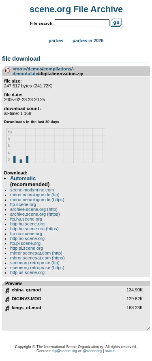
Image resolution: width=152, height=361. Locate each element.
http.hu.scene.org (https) (34, 228)
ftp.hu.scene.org (26, 219)
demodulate (25, 73)
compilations (57, 68)
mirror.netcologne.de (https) (37, 199)
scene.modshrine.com (32, 189)
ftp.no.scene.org (26, 233)
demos (35, 68)
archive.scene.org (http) (34, 209)
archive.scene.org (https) (35, 214)
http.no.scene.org (27, 238)
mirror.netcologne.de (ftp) (35, 194)
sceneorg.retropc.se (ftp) (35, 262)
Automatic (23, 178)
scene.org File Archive (76, 9)
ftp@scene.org (64, 351)
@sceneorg (92, 351)
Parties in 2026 (88, 40)
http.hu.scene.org (27, 223)
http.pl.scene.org (26, 248)
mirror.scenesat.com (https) (37, 257)
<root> (19, 68)
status (110, 351)
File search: (42, 23)
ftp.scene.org (23, 204)
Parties (56, 40)
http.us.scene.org (27, 272)
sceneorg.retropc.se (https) (37, 267)
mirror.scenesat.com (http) (36, 253)
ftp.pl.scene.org (25, 243)
